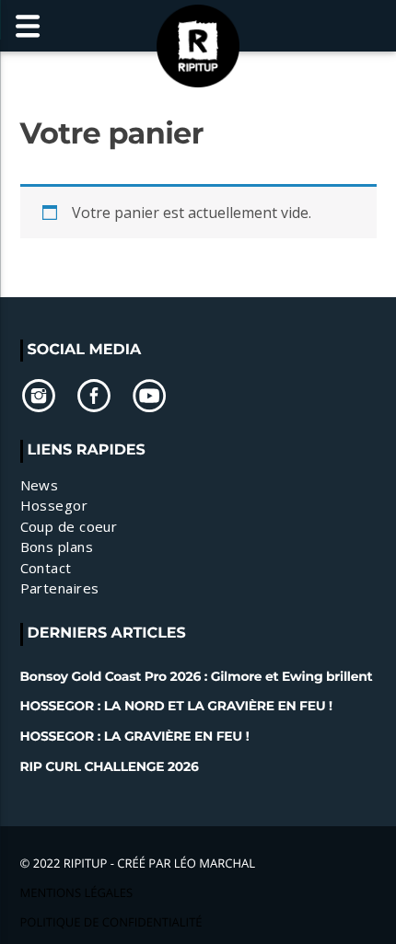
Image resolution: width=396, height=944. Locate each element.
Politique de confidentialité (111, 922)
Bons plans (57, 546)
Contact (46, 567)
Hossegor (54, 505)
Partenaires (59, 588)
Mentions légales (77, 892)
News (39, 485)
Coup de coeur (69, 526)
